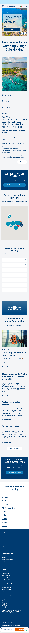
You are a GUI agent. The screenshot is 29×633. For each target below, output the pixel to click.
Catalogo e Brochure (6, 589)
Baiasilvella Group (5, 561)
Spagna (4, 522)
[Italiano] (21, 6)
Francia (4, 526)
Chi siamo (4, 557)
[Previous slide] (22, 33)
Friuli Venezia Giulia (8, 508)
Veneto (4, 501)
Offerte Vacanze (5, 573)
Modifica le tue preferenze (14, 625)
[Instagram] (8, 600)
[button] (26, 6)
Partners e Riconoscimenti (7, 559)
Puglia (4, 515)
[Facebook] (2, 600)
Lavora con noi (5, 566)
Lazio (4, 511)
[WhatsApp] (13, 600)
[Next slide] (25, 33)
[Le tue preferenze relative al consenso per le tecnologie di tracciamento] (26, 630)
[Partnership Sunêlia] (14, 434)
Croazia (4, 519)
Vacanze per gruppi (6, 575)
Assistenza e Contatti (6, 587)
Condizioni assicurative (7, 595)
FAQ (3, 591)
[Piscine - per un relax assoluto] (14, 411)
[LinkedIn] (10, 600)
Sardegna (5, 497)
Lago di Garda (7, 504)
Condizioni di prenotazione (7, 593)
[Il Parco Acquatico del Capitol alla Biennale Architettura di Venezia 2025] (14, 385)
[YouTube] (5, 600)
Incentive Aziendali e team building (9, 579)
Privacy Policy (5, 625)
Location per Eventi (6, 577)
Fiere (3, 563)
